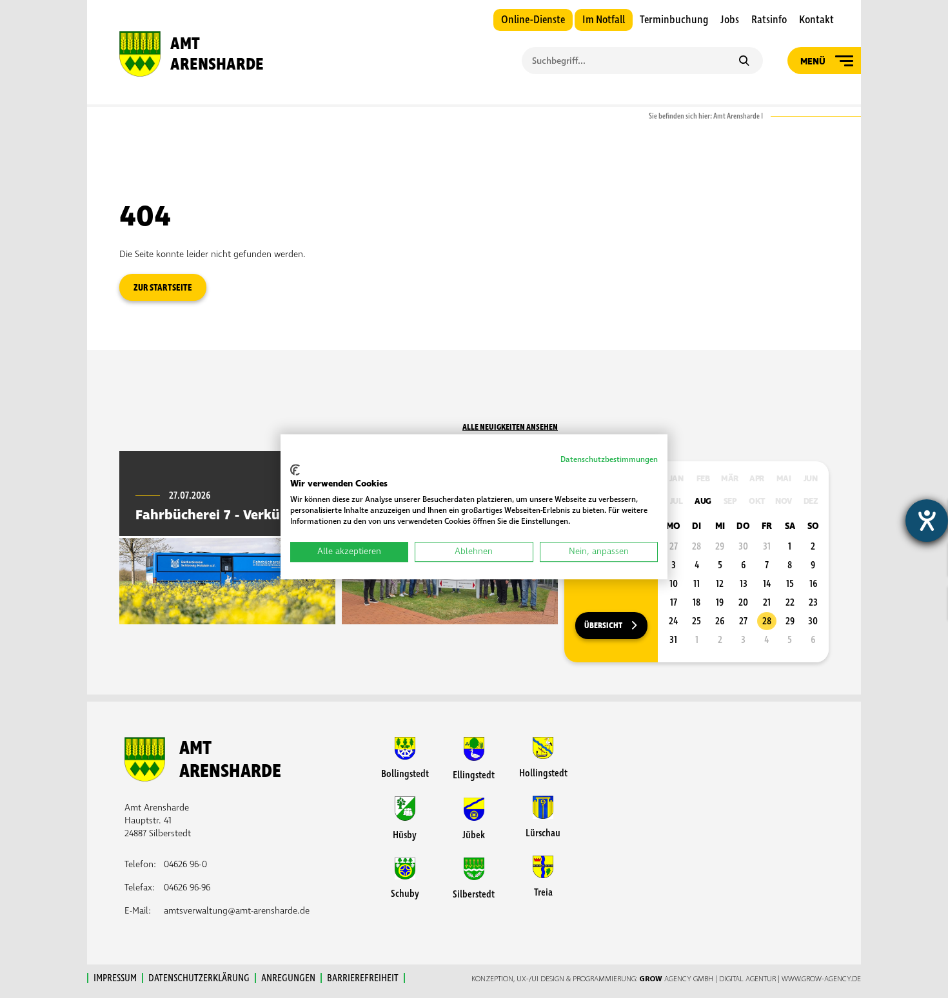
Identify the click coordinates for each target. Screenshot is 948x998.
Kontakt (816, 20)
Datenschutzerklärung (199, 978)
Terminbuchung (674, 20)
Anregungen (288, 978)
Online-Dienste (533, 20)
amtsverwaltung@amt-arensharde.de (237, 911)
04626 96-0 (185, 864)
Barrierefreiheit (363, 978)
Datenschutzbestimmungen (609, 459)
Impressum (115, 978)
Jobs (729, 20)
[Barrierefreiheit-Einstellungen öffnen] (926, 520)
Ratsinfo (769, 20)
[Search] (744, 62)
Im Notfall (603, 20)
